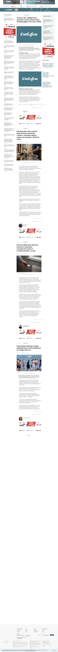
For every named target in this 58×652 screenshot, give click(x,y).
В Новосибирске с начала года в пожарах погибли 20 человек (9, 161)
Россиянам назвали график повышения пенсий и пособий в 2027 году (9, 88)
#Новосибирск (21, 104)
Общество (18, 630)
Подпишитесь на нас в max (37, 107)
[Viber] (26, 142)
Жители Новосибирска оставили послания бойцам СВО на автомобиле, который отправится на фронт (9, 77)
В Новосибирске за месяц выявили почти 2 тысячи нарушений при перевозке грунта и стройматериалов (9, 156)
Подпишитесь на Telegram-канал (29, 162)
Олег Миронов (25, 225)
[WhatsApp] (24, 142)
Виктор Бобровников (26, 326)
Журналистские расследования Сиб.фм (32, 6)
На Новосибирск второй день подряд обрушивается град (8, 104)
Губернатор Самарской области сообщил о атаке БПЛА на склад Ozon (9, 145)
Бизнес (26, 630)
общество (25, 128)
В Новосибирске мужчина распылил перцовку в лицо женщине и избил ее (8, 113)
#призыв (28, 104)
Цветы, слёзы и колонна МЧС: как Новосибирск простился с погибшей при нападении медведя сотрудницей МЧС (9, 129)
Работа (43, 630)
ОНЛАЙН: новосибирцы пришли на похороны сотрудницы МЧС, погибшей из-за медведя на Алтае (9, 150)
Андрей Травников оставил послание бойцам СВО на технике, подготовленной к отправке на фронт (9, 19)
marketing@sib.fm (19, 638)
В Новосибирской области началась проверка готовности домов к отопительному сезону (9, 41)
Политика (35, 630)
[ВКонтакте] (22, 142)
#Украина (25, 104)
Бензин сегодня (21, 6)
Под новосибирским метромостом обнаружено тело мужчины (9, 72)
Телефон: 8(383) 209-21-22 (21, 635)
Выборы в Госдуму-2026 (13, 6)
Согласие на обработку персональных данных (34, 647)
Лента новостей (7, 14)
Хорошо (54, 650)
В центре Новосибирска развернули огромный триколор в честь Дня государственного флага (9, 83)
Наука (26, 631)
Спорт (43, 631)
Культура (18, 631)
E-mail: (28, 635)
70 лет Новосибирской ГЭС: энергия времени (46, 6)
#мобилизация (36, 104)
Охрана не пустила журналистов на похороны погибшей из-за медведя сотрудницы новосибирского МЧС (9, 57)
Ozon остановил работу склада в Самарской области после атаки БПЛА (9, 135)
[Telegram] (27, 141)
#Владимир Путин (32, 104)
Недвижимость (45, 628)
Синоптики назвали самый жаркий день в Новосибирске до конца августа (9, 46)
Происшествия (19, 628)
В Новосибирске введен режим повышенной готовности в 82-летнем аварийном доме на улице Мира (9, 99)
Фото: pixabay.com (19, 43)
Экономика (36, 631)
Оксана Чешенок (25, 111)
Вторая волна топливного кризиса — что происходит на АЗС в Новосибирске (9, 118)
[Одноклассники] (23, 142)
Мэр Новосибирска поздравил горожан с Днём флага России (8, 165)
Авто (26, 628)
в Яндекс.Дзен (6, 642)
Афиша (35, 628)
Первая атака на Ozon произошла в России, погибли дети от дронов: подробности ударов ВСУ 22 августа (9, 62)
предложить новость (7, 16)
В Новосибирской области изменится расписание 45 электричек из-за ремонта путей (9, 169)
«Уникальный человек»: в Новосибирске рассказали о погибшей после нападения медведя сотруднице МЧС (8, 140)
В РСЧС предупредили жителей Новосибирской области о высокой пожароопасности (9, 109)
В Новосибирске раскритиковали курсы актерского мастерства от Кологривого (9, 68)
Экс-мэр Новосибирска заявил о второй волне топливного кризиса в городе (9, 51)
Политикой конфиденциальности (30, 650)
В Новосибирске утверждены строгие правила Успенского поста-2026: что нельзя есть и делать (8, 94)
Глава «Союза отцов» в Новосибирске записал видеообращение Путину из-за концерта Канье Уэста (9, 124)
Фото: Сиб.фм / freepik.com (20, 161)
